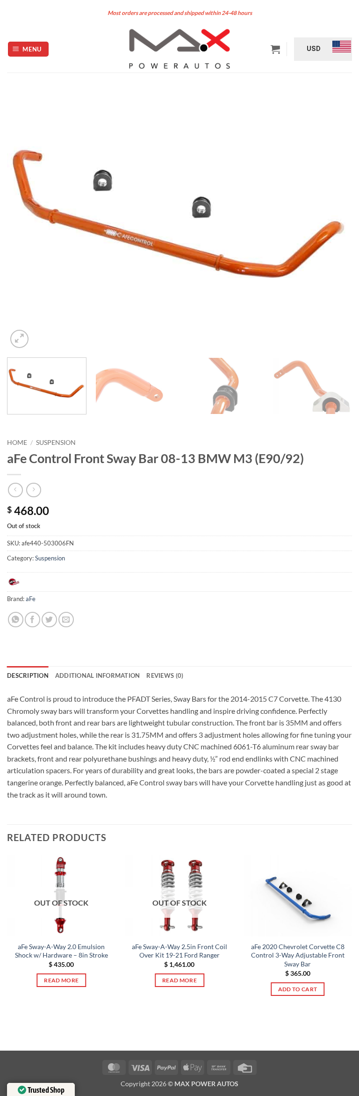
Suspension (56, 442)
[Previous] (25, 221)
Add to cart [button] (297, 989)
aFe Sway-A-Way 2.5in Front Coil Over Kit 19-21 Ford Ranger (179, 951)
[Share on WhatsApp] (15, 619)
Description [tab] (28, 675)
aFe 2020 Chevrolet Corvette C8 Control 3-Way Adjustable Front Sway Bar (298, 955)
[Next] (333, 221)
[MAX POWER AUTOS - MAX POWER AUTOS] (180, 49)
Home (17, 442)
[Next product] (15, 490)
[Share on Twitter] (49, 619)
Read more (61, 980)
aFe (31, 598)
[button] (28, 49)
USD (314, 48)
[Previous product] (33, 490)
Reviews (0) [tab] (164, 675)
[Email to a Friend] (66, 619)
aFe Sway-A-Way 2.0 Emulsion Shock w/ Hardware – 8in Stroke (61, 951)
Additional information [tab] (97, 675)
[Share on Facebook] (32, 619)
